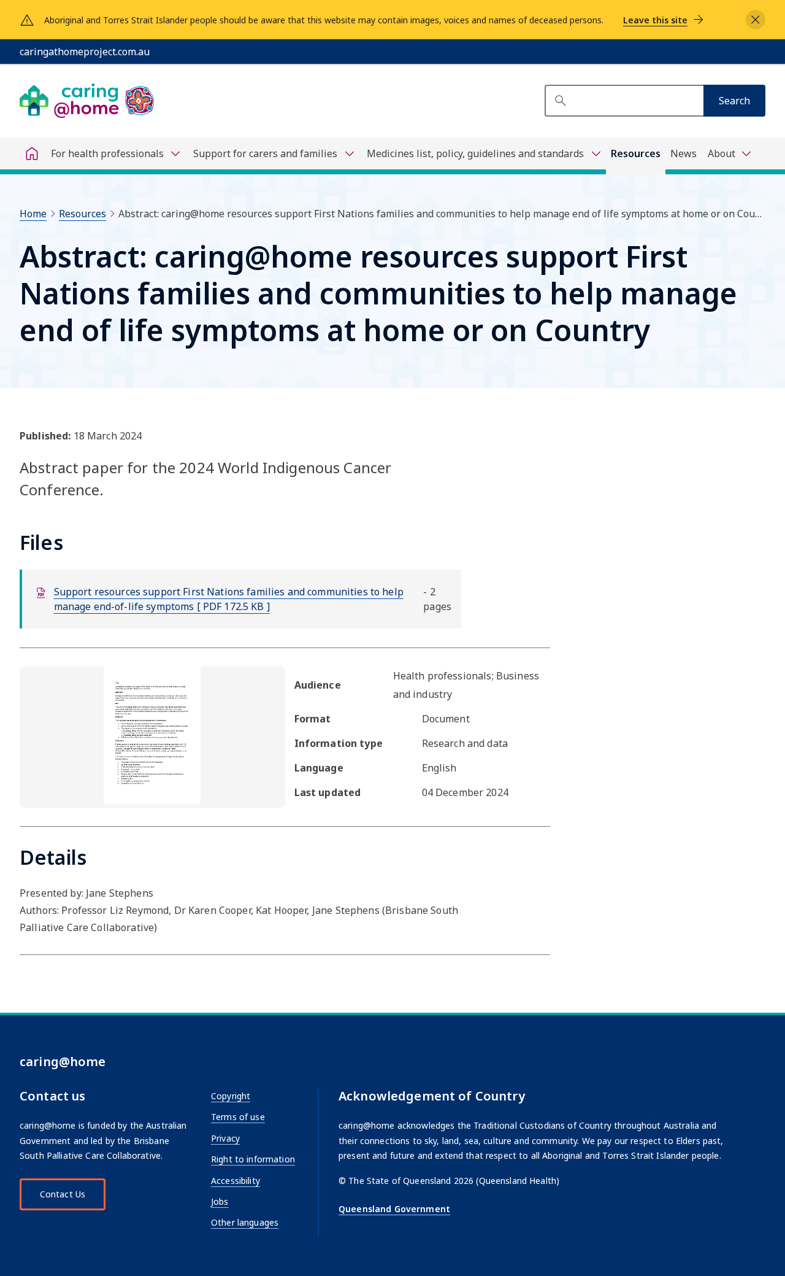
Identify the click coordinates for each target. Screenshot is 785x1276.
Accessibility (235, 1180)
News (683, 153)
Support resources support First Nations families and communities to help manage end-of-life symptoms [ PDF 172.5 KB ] (229, 599)
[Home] (32, 153)
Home (33, 213)
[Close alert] (755, 19)
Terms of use (238, 1117)
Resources (636, 153)
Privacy (225, 1138)
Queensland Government (394, 1209)
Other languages (244, 1222)
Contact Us (62, 1194)
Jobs (220, 1201)
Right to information (253, 1159)
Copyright (230, 1096)
